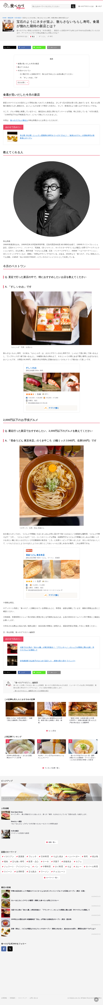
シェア (23, 47)
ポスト (8, 47)
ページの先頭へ (96, 999)
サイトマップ (22, 998)
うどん (43, 36)
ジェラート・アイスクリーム (17, 866)
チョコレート (59, 872)
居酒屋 (21, 856)
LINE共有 (38, 47)
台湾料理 (20, 872)
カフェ (79, 861)
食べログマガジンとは (85, 6)
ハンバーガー (73, 856)
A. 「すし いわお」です (29, 78)
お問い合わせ (34, 998)
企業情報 (4, 998)
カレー (78, 866)
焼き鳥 (95, 856)
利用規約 (12, 998)
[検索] (73, 6)
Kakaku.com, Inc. (75, 998)
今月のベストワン (24, 71)
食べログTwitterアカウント (10, 948)
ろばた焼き (58, 856)
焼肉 (6, 861)
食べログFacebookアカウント (3, 948)
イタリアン (9, 856)
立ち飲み (33, 872)
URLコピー (53, 47)
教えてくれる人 (23, 67)
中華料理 (47, 866)
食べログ (99, 6)
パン (36, 866)
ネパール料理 (92, 866)
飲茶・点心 (34, 861)
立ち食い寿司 (18, 861)
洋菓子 (56, 861)
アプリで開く (42, 408)
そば (69, 866)
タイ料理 (59, 866)
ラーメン (45, 872)
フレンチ (33, 856)
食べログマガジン (14, 6)
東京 (33, 36)
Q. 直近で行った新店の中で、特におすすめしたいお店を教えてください (46, 74)
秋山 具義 (37, 528)
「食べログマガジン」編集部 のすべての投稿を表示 (30, 691)
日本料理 (45, 856)
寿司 (51, 36)
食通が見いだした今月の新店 (28, 64)
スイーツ (8, 872)
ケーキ (46, 861)
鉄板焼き (67, 861)
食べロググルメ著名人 (19, 120)
